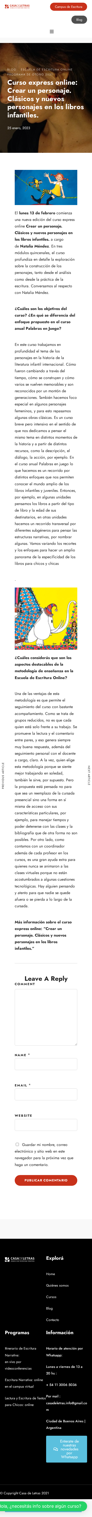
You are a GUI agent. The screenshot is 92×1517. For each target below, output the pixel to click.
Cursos (51, 1296)
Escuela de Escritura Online (47, 70)
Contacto (52, 1319)
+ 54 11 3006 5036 (61, 1384)
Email (21, 1085)
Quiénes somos (57, 1285)
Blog (11, 70)
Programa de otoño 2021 (30, 74)
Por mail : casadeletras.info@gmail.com (66, 1403)
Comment (25, 984)
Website (23, 1115)
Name (20, 1055)
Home (50, 1273)
